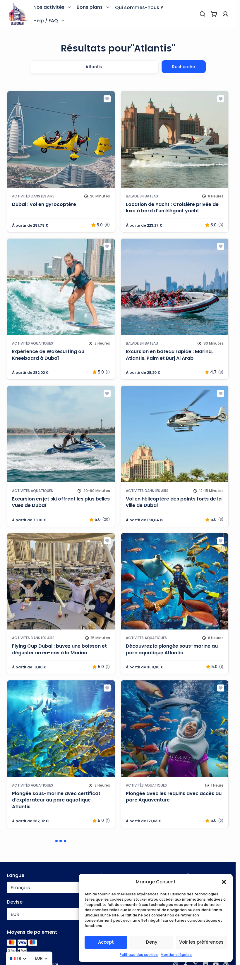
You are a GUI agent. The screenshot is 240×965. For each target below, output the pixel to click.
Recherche (183, 67)
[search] (202, 14)
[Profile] (225, 14)
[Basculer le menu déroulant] (69, 7)
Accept (106, 942)
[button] (224, 882)
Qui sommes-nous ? (139, 7)
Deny (151, 942)
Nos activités (48, 7)
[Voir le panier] (213, 14)
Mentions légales (176, 954)
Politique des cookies (139, 954)
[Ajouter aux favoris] (107, 98)
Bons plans (90, 7)
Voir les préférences (201, 942)
